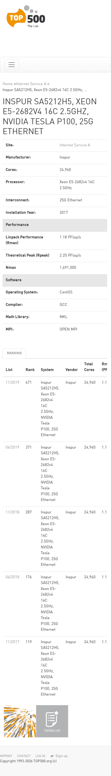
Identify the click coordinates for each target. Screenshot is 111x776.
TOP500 (20, 721)
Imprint (6, 756)
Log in (40, 756)
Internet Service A (31, 84)
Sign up (62, 756)
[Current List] (52, 721)
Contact (24, 756)
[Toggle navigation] (11, 64)
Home (8, 84)
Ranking (14, 353)
